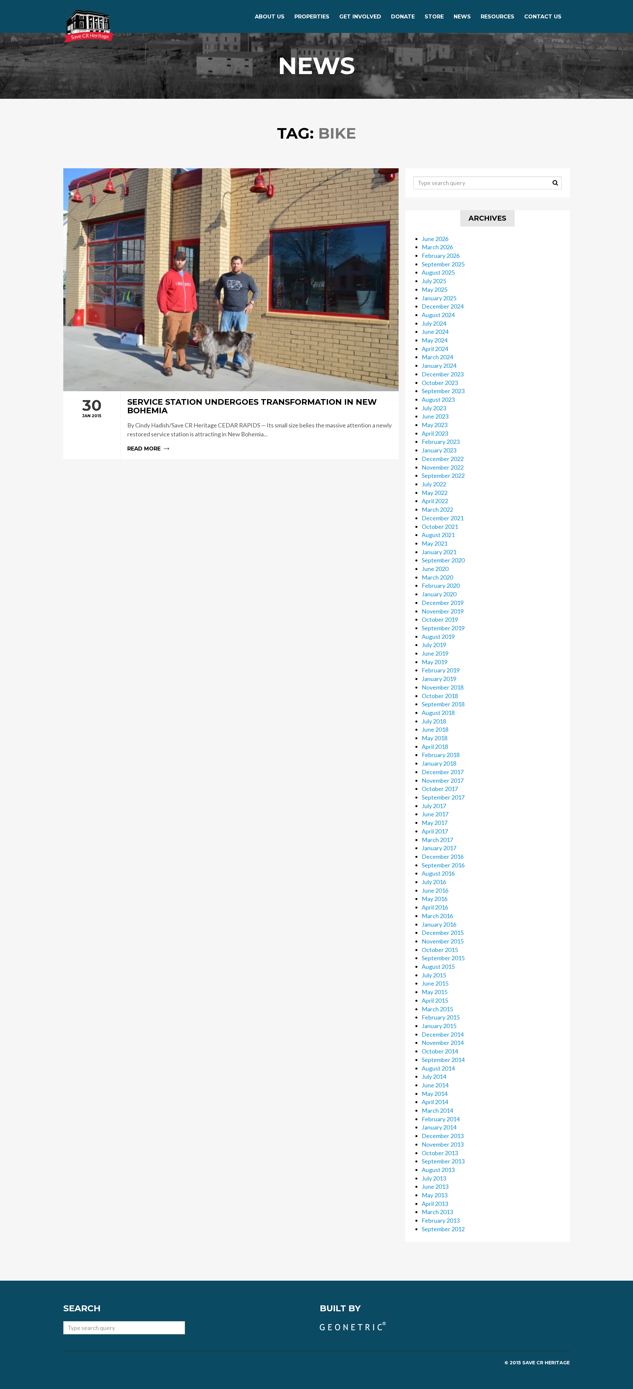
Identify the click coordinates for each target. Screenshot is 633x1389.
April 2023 (435, 433)
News (462, 17)
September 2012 (443, 1229)
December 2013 (443, 1135)
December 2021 (443, 518)
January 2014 (439, 1127)
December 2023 (443, 374)
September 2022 (443, 475)
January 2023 (439, 450)
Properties (311, 17)
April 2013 (435, 1203)
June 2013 (435, 1186)
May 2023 (434, 424)
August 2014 (438, 1068)
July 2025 (434, 281)
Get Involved (360, 17)
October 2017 (440, 788)
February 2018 (441, 754)
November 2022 (443, 467)
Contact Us (542, 17)
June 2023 (435, 416)
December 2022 (443, 458)
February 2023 (441, 441)
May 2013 (434, 1195)
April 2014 (435, 1101)
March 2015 (437, 1009)
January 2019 (439, 678)
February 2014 (441, 1119)
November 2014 (443, 1042)
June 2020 (435, 568)
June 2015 (435, 983)
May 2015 (434, 991)
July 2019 (434, 644)
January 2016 (439, 924)
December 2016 (443, 856)
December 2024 (443, 306)
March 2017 (437, 839)
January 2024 (439, 365)
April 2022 (435, 500)
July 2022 (434, 484)
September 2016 (443, 865)
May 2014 (434, 1093)
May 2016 (434, 898)
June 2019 (435, 653)
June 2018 (435, 729)
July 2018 (434, 721)
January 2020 (439, 594)
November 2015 (443, 941)
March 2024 (437, 357)
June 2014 (435, 1085)
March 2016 (437, 915)
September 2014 (443, 1059)
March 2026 (437, 247)
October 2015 (440, 949)
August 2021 (438, 534)
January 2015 (439, 1025)
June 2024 (435, 331)
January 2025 (439, 298)
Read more (231, 425)
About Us (270, 17)
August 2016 (438, 873)
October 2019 (440, 619)
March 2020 (437, 577)
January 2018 (439, 763)
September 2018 (443, 704)
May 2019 (434, 662)
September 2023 (443, 391)
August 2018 (438, 712)
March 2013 (437, 1211)
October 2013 (440, 1153)
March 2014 (437, 1110)
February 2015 (441, 1017)
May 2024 (434, 340)
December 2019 (443, 602)
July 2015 (434, 975)
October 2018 (440, 695)
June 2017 (435, 814)
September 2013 (443, 1161)
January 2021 (439, 552)
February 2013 (441, 1220)
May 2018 (434, 738)
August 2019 (438, 636)
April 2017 (435, 831)
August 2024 (438, 314)
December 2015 (443, 932)
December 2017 (443, 772)
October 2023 (440, 382)
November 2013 (443, 1144)
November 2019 (443, 611)
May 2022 (434, 492)
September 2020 (443, 560)
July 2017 (434, 805)
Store (434, 17)
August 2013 (438, 1169)
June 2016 (435, 890)
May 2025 (434, 289)
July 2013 (434, 1178)
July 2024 (434, 323)
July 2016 (434, 881)
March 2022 (437, 509)
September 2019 (443, 628)
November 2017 (443, 780)
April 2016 (435, 907)
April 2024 (435, 348)
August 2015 (438, 966)
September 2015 (443, 958)
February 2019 (441, 670)
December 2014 (443, 1034)
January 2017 (439, 848)
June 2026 (435, 238)
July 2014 (434, 1076)
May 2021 (434, 543)
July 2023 (434, 408)
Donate (403, 17)
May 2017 (434, 822)
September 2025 (443, 264)
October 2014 (440, 1051)
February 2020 (441, 585)
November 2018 (443, 687)
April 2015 (435, 1000)
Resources (497, 17)
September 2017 (443, 797)
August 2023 (438, 399)
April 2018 (435, 746)
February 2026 (441, 255)
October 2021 (440, 526)
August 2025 (438, 272)
